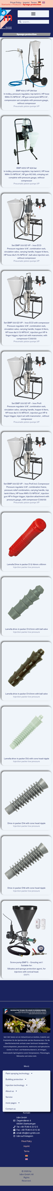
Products (17, 4)
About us (10, 1091)
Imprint (26, 2)
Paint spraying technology (17, 1073)
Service (9, 1097)
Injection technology (15, 1085)
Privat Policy (15, 2)
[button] (33, 13)
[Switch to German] (39, 2)
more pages (11, 1103)
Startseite (6, 4)
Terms (34, 2)
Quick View (26, 85)
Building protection (14, 1079)
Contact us (11, 1109)
